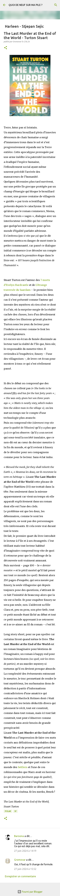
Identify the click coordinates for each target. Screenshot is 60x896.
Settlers (22, 767)
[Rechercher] (56, 5)
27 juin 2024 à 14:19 (25, 850)
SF (15, 811)
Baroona (19, 836)
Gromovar (20, 859)
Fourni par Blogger (31, 891)
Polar (8, 811)
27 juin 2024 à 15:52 (25, 869)
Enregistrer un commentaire (20, 876)
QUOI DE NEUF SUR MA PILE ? (25, 5)
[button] (5, 48)
